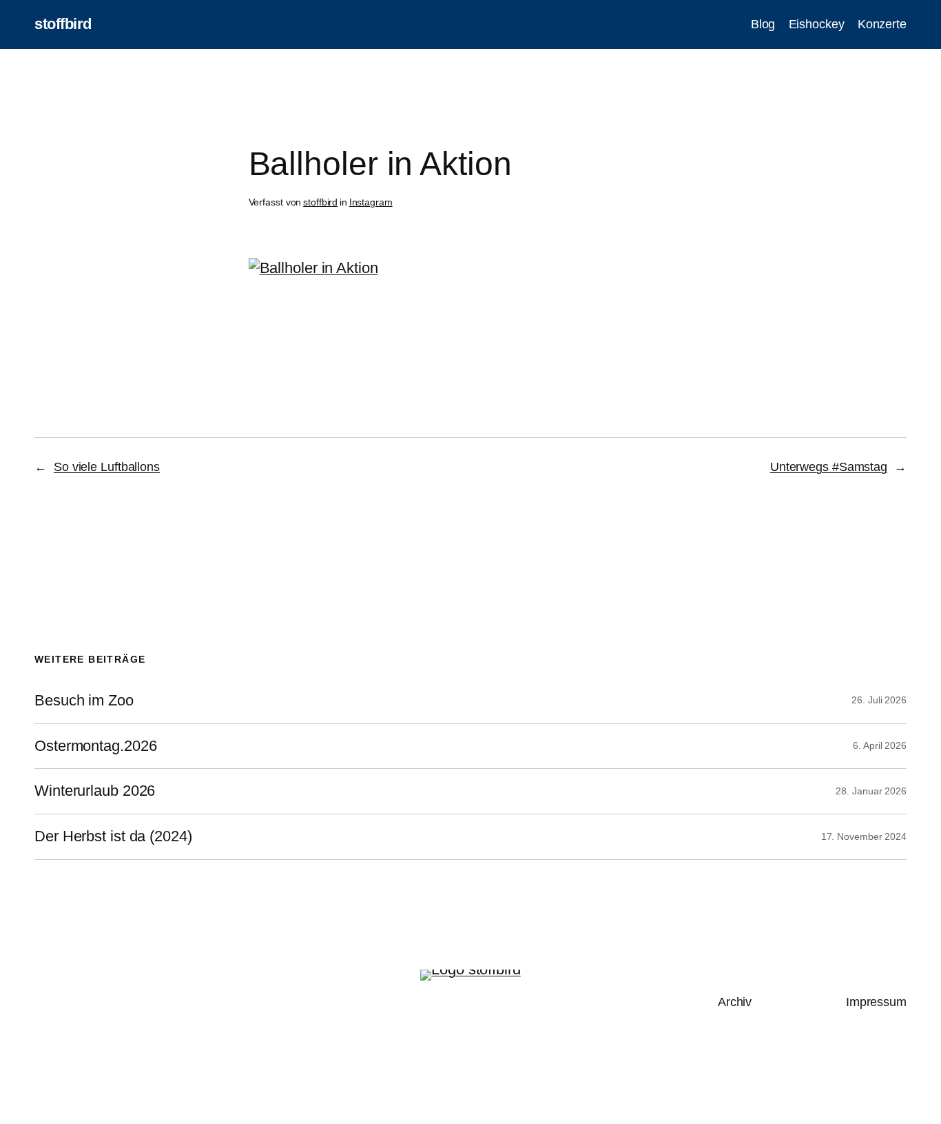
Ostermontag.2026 (95, 746)
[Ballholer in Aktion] (313, 268)
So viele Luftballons (107, 467)
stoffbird (63, 23)
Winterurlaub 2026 (94, 791)
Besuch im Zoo (84, 700)
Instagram (371, 202)
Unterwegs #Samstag (828, 467)
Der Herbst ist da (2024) (113, 836)
